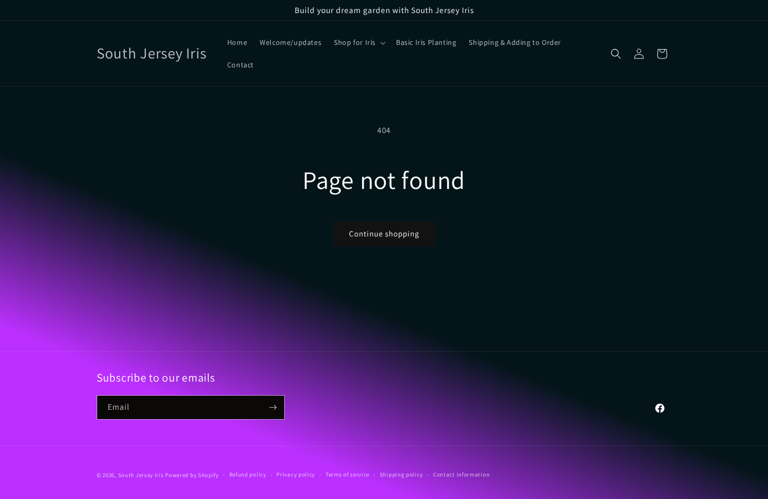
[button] (359, 42)
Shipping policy (401, 474)
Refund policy (247, 474)
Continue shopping (384, 234)
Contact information (461, 474)
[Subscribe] (272, 407)
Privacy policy (295, 474)
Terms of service (347, 474)
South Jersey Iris (141, 475)
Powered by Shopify (192, 475)
